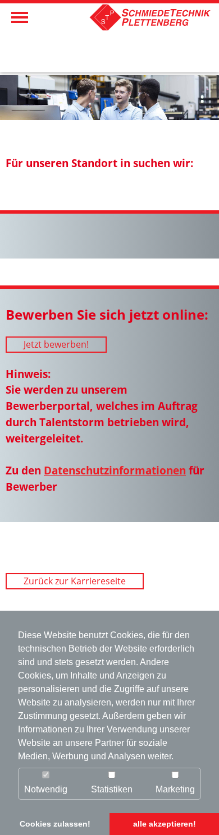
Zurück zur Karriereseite (75, 581)
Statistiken (112, 789)
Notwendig (45, 789)
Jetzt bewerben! (56, 344)
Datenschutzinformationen (115, 470)
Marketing (175, 789)
